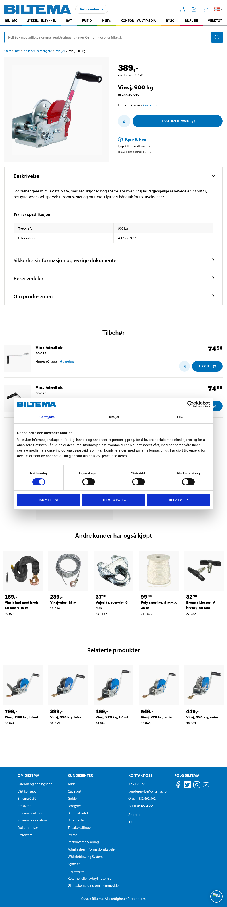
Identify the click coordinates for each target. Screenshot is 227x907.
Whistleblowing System (85, 856)
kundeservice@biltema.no (147, 791)
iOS (130, 822)
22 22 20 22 (136, 784)
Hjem (106, 20)
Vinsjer (60, 51)
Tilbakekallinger (80, 827)
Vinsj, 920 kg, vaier (157, 717)
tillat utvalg (113, 500)
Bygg (170, 20)
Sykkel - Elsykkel (41, 20)
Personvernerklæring (83, 842)
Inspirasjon (76, 871)
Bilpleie (191, 20)
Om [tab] (180, 417)
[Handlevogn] (205, 9)
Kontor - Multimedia (138, 20)
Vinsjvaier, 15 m (63, 602)
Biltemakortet (78, 813)
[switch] (88, 481)
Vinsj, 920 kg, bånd (112, 717)
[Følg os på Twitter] (187, 785)
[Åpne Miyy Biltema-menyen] (182, 9)
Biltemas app (140, 806)
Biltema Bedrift (79, 820)
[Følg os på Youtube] (205, 786)
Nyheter (74, 863)
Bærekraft (25, 835)
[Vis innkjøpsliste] (194, 9)
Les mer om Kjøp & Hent (133, 151)
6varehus (67, 361)
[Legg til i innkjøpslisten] (124, 121)
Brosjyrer (24, 805)
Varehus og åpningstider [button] (35, 784)
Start (7, 51)
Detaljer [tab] (114, 417)
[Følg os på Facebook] (178, 785)
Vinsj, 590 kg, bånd (66, 717)
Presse (72, 835)
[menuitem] (11, 21)
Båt (69, 20)
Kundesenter (80, 775)
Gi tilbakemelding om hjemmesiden (94, 885)
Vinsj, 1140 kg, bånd (21, 717)
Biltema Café (27, 798)
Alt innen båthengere (38, 51)
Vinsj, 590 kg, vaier (202, 717)
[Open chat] (216, 896)
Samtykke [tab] (47, 417)
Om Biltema (28, 775)
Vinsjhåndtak (49, 347)
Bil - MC (11, 20)
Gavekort (74, 791)
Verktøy (215, 20)
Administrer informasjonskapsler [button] (92, 849)
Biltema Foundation (32, 820)
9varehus (150, 105)
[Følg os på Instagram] (196, 785)
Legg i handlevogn (174, 121)
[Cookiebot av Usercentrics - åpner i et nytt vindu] (190, 404)
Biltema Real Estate (31, 813)
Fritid (87, 20)
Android (134, 814)
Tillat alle (178, 500)
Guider (73, 798)
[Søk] (217, 37)
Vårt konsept (27, 791)
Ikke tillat (49, 500)
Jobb (71, 784)
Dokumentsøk (28, 827)
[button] (218, 9)
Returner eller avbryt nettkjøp (89, 878)
